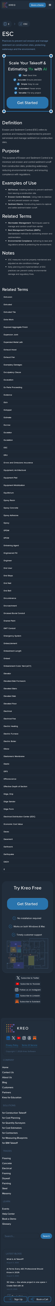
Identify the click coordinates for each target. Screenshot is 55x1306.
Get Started (27, 102)
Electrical (7, 1168)
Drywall (6, 1178)
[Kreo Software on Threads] (29, 1038)
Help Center (8, 1213)
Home (5, 1067)
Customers (7, 1087)
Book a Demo (37, 5)
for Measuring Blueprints (14, 1138)
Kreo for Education (11, 1097)
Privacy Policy (12, 1045)
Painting (6, 1183)
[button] (50, 5)
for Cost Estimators (12, 1128)
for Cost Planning (11, 1118)
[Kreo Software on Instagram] (24, 1038)
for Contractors (10, 1133)
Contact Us (8, 1072)
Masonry (6, 1193)
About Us (7, 1077)
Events (5, 1208)
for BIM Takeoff (10, 1143)
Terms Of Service (29, 1045)
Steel (4, 1188)
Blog (4, 1082)
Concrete (7, 1163)
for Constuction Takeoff (14, 1112)
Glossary (6, 1224)
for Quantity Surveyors (13, 1123)
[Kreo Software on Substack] (34, 1038)
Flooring (6, 1158)
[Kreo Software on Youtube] (18, 1038)
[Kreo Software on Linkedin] (8, 1038)
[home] (8, 5)
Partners (6, 1092)
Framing (6, 1173)
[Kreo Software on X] (13, 1038)
